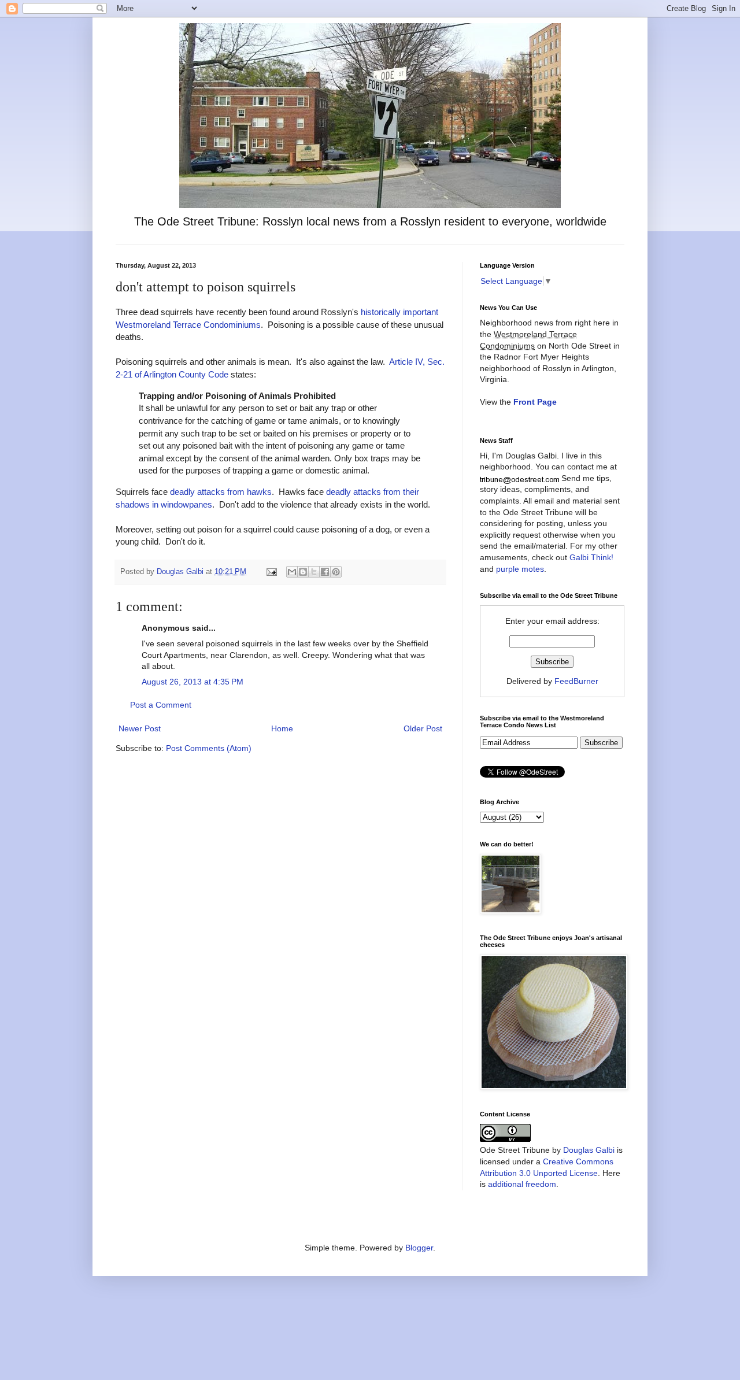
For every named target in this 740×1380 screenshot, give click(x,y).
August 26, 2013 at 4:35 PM (192, 681)
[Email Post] (271, 572)
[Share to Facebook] (325, 572)
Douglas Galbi (589, 1150)
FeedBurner (576, 681)
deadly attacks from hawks (221, 492)
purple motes (520, 569)
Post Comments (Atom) (208, 748)
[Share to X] (314, 572)
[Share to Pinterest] (336, 572)
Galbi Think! (591, 557)
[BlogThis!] (303, 572)
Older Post (423, 728)
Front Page (535, 401)
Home (282, 728)
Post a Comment (160, 704)
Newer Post (140, 728)
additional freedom (522, 1184)
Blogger (419, 1247)
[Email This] (292, 572)
